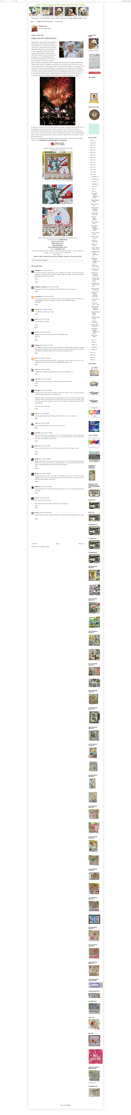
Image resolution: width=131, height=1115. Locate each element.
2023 (91, 147)
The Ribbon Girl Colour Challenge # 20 (95, 254)
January (94, 349)
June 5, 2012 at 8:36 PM (44, 459)
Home (57, 543)
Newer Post (34, 543)
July (93, 189)
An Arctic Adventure (94, 321)
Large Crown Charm (57, 241)
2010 (91, 355)
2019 (91, 157)
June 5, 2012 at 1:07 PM (46, 390)
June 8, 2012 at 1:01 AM (43, 498)
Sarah (36, 446)
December (94, 176)
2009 (91, 357)
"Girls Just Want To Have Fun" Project (95, 279)
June (93, 191)
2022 (91, 150)
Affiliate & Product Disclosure (45, 21)
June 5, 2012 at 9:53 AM (43, 319)
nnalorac (37, 309)
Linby (36, 379)
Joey (36, 358)
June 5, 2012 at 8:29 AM (48, 296)
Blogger (68, 1105)
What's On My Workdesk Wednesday (94, 209)
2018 (91, 160)
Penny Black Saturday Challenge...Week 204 (95, 331)
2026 (91, 140)
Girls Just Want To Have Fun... (95, 289)
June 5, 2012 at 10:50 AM (43, 332)
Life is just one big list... (94, 299)
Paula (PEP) (38, 296)
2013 (91, 172)
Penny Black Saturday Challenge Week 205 (94, 294)
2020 (91, 155)
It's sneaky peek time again (95, 269)
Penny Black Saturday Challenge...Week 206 (95, 260)
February (94, 347)
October (94, 181)
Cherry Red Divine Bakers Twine (57, 247)
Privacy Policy (59, 21)
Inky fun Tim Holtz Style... (95, 213)
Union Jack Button (57, 245)
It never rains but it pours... (95, 233)
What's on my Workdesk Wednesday (94, 274)
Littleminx (37, 270)
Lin (36, 413)
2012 (91, 174)
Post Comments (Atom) (43, 546)
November (94, 179)
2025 (91, 143)
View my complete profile (45, 28)
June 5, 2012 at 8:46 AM (46, 309)
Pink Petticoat (63, 240)
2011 (91, 352)
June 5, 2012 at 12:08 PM (44, 369)
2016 (91, 164)
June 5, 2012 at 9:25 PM (45, 473)
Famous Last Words (94, 244)
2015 (91, 167)
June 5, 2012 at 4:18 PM (44, 446)
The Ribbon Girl (60, 249)
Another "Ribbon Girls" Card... (95, 248)
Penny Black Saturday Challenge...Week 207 (95, 195)
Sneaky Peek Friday (94, 335)
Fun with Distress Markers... (94, 218)
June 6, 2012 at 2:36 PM (46, 486)
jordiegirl (37, 390)
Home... (32, 21)
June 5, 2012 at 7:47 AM (46, 270)
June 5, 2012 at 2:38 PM (46, 433)
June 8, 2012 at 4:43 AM (45, 512)
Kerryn (37, 473)
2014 (91, 169)
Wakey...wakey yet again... (95, 237)
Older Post (81, 543)
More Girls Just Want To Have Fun (95, 284)
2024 (91, 145)
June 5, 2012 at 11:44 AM (44, 358)
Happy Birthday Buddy (95, 200)
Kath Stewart (43, 26)
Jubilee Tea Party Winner (95, 317)
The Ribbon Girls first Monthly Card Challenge (53, 140)
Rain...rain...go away (95, 204)
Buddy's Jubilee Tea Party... (95, 325)
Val (36, 498)
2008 (91, 360)
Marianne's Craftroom (41, 287)
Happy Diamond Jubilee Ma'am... (95, 313)
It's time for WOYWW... (94, 240)
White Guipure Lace (58, 243)
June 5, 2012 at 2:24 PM (43, 423)
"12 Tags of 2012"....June (95, 303)
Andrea (37, 512)
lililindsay (37, 486)
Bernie (36, 459)
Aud (36, 423)
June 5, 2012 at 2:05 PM (43, 413)
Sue (36, 332)
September (94, 184)
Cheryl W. (37, 433)
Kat (36, 319)
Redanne (37, 345)
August (94, 186)
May (36, 369)
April (93, 342)
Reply (36, 282)
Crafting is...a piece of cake (95, 265)
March (93, 344)
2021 (91, 152)
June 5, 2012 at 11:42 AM (46, 345)
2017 (91, 162)
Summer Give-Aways (94, 222)
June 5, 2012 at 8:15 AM (53, 287)
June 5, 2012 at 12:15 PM (44, 379)
